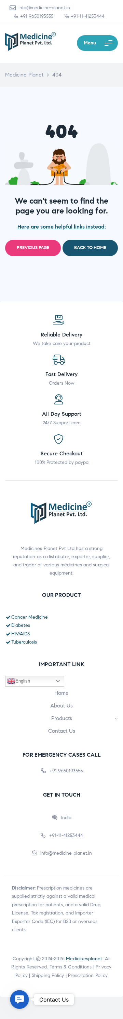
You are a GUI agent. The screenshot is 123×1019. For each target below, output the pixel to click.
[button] (19, 999)
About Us (61, 705)
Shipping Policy (48, 975)
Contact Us (61, 731)
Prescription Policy (88, 975)
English (22, 681)
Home (61, 693)
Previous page (33, 247)
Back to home (90, 247)
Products (61, 718)
